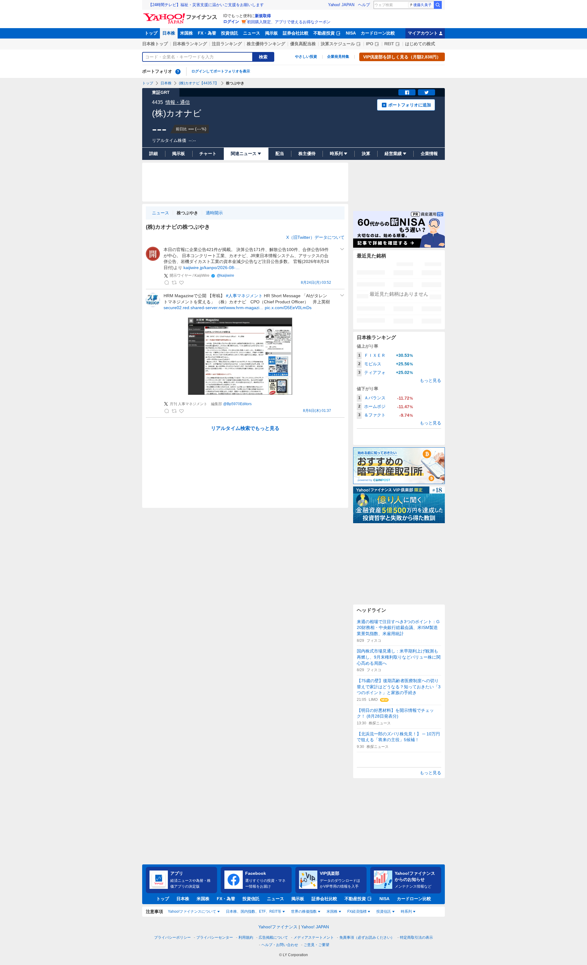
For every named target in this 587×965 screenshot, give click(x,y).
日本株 (168, 33)
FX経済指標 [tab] (357, 911)
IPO (369, 43)
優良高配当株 (303, 43)
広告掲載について (273, 937)
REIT (389, 43)
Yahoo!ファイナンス (277, 926)
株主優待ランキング (266, 43)
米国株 (186, 33)
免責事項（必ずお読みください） (366, 937)
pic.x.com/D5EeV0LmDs (288, 307)
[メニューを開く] (342, 249)
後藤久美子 (422, 5)
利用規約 (245, 937)
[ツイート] (426, 92)
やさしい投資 (306, 56)
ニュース (251, 33)
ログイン (231, 21)
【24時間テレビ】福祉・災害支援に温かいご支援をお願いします (206, 4)
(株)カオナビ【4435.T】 (199, 83)
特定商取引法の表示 (416, 937)
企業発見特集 (338, 56)
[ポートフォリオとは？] (178, 71)
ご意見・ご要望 (316, 945)
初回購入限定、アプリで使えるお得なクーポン (288, 22)
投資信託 (229, 33)
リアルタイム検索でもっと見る (245, 428)
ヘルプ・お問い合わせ (279, 945)
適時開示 (214, 212)
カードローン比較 (378, 33)
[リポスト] (174, 282)
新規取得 (263, 15)
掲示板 (271, 33)
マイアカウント (423, 33)
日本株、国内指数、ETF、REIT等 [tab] (253, 911)
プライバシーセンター (214, 937)
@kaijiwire (225, 275)
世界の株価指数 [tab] (304, 911)
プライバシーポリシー (172, 937)
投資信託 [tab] (383, 911)
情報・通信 (177, 102)
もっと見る (430, 380)
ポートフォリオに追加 (409, 104)
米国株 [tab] (332, 911)
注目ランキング (227, 43)
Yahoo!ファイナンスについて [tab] (192, 911)
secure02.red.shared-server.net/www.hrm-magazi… (214, 307)
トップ (151, 33)
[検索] (438, 5)
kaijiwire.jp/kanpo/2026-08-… (211, 267)
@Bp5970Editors (237, 404)
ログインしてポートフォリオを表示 (220, 71)
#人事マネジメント (244, 295)
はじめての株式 (420, 43)
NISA (351, 33)
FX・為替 (207, 33)
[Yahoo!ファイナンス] (181, 15)
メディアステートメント (314, 937)
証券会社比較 (295, 33)
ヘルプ (364, 4)
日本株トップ (155, 43)
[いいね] (181, 282)
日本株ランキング (190, 43)
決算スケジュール (338, 43)
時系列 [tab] (406, 911)
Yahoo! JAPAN (341, 4)
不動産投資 (324, 33)
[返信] (167, 282)
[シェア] (406, 92)
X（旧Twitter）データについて (315, 237)
